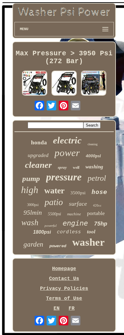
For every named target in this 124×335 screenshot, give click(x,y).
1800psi (42, 232)
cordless (69, 232)
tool (91, 232)
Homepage (64, 269)
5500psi (54, 214)
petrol (97, 178)
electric (67, 140)
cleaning (93, 144)
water (54, 190)
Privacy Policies (64, 288)
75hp (100, 224)
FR (72, 308)
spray (62, 167)
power (67, 152)
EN (57, 308)
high (29, 189)
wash (30, 222)
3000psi (33, 205)
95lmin (32, 212)
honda (39, 142)
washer (88, 242)
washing (94, 167)
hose (99, 191)
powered (57, 246)
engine (75, 223)
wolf (76, 167)
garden (33, 244)
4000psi (93, 155)
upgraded (38, 155)
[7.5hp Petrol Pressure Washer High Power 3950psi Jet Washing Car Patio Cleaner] (34, 84)
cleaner (38, 165)
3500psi (77, 192)
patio (54, 202)
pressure (64, 177)
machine (74, 214)
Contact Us (64, 278)
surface (78, 203)
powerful (51, 225)
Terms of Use (64, 298)
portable (96, 213)
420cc (97, 205)
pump (31, 178)
